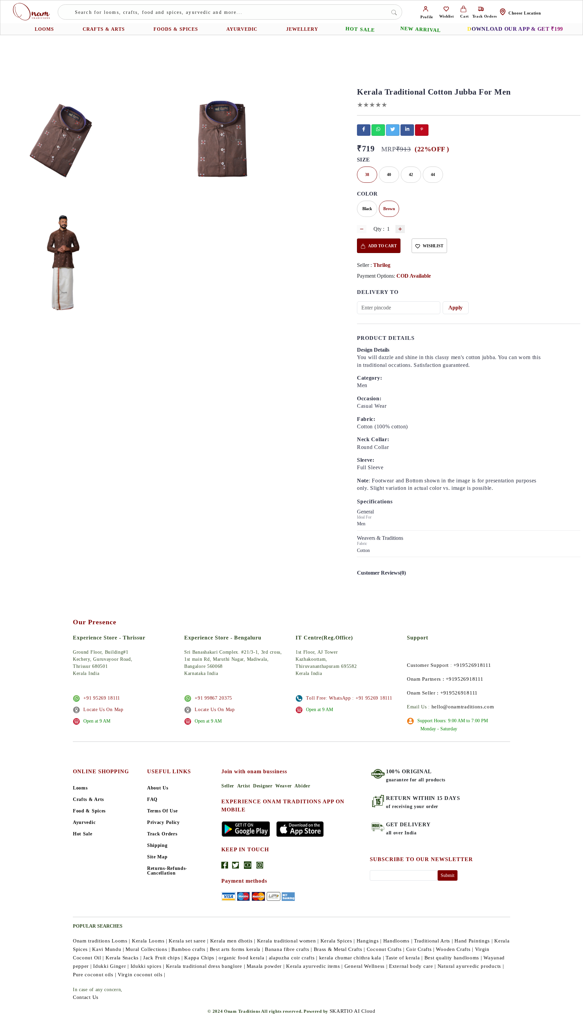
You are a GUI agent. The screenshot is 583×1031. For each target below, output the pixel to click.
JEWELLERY (302, 29)
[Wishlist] (446, 8)
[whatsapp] (378, 129)
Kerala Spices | (338, 941)
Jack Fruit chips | (163, 957)
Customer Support (428, 665)
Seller (227, 785)
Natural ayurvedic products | (471, 966)
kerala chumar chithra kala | (351, 957)
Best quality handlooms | (453, 957)
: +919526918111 (463, 679)
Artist (243, 785)
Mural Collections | (148, 949)
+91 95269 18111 (101, 698)
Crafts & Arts (88, 799)
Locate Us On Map (103, 709)
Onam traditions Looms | (101, 941)
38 (367, 174)
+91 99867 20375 (213, 698)
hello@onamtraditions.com (463, 706)
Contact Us (86, 997)
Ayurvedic (84, 822)
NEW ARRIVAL (420, 29)
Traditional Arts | (433, 941)
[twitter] (392, 129)
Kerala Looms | (149, 941)
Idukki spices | (148, 966)
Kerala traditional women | (288, 941)
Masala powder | (266, 966)
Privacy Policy (163, 822)
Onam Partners (424, 679)
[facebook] (363, 129)
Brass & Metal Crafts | (339, 949)
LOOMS (44, 29)
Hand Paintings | (473, 941)
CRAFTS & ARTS (104, 29)
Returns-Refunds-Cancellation (167, 871)
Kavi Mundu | (108, 949)
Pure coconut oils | (94, 974)
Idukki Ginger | (111, 966)
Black (367, 208)
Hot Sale (82, 834)
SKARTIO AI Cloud (353, 1011)
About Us (157, 788)
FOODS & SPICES (176, 29)
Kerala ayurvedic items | (314, 966)
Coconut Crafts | (386, 949)
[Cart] (463, 8)
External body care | (412, 966)
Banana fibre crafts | (288, 949)
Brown (389, 208)
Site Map (157, 857)
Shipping (157, 845)
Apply (455, 307)
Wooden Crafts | (454, 949)
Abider (302, 785)
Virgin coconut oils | (141, 974)
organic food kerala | (243, 957)
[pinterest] (421, 129)
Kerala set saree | (189, 941)
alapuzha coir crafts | (293, 957)
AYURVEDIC (241, 29)
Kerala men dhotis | (232, 941)
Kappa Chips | (200, 957)
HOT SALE (360, 29)
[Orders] (481, 8)
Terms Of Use (162, 811)
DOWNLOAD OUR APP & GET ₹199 (515, 29)
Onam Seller (421, 693)
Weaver (283, 785)
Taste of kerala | (404, 957)
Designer (263, 785)
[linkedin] (407, 129)
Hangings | (369, 941)
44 (433, 174)
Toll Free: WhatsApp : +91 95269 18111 (349, 698)
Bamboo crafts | (189, 949)
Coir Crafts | (420, 949)
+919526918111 (472, 665)
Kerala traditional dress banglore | (205, 966)
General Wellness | (366, 966)
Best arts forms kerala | (236, 949)
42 (411, 174)
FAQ (152, 799)
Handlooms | (398, 941)
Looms (80, 788)
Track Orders (162, 834)
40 (389, 174)
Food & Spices (89, 811)
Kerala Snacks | (124, 957)
